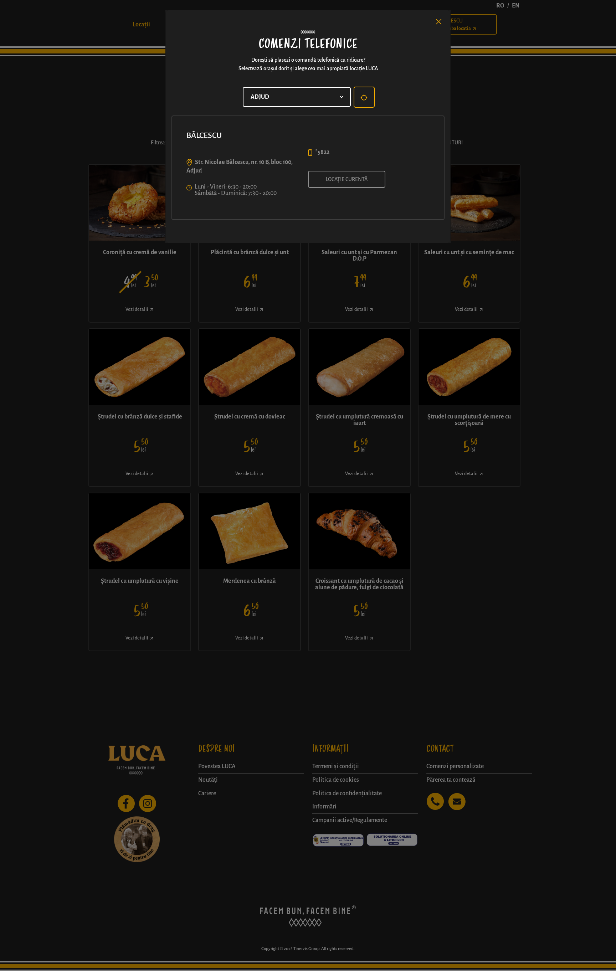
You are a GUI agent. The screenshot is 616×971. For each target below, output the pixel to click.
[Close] (439, 21)
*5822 (322, 152)
